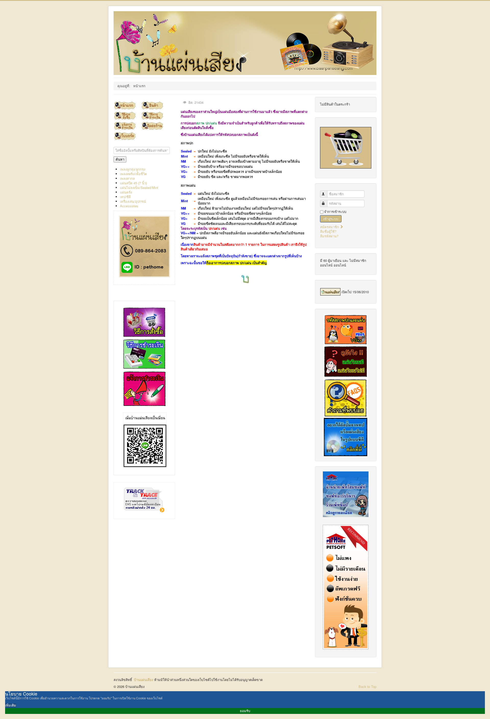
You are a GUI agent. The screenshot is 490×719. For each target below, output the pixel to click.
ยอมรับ (245, 711)
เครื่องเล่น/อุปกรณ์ (133, 201)
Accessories (129, 205)
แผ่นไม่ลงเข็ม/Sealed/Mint (139, 187)
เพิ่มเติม (10, 705)
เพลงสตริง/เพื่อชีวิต (133, 173)
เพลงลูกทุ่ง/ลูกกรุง (132, 169)
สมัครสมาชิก (330, 226)
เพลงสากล (127, 178)
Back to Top (367, 686)
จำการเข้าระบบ (335, 211)
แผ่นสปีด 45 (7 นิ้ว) (133, 183)
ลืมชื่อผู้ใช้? (328, 231)
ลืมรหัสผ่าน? (329, 236)
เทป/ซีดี (125, 196)
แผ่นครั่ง (126, 192)
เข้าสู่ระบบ (330, 218)
